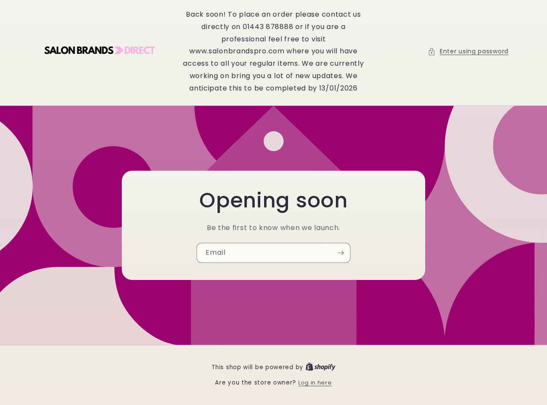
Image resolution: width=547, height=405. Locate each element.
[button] (468, 51)
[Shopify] (320, 367)
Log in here (315, 383)
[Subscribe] (340, 252)
